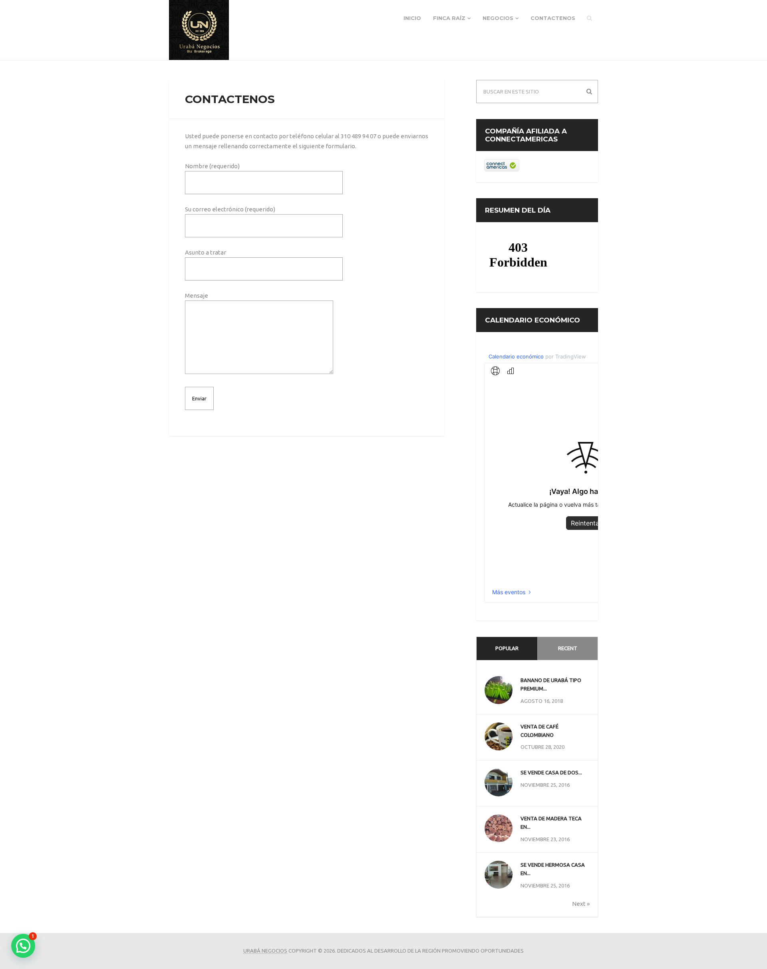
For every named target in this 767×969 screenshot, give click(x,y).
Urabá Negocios (265, 950)
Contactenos (553, 18)
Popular (507, 648)
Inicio (412, 18)
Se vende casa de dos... (551, 772)
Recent (567, 648)
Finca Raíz (449, 18)
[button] (23, 946)
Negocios (498, 18)
